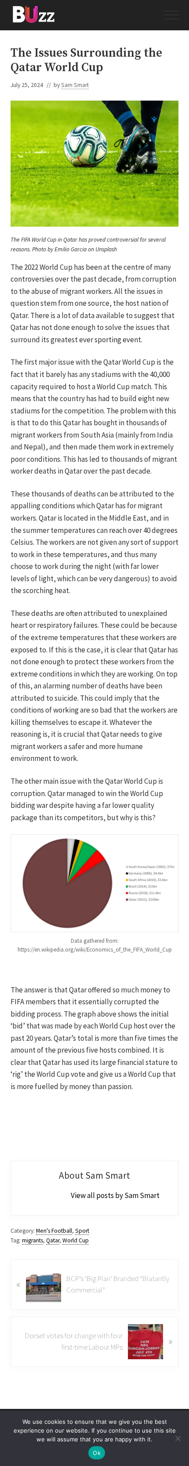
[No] (178, 1438)
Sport (82, 1230)
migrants (32, 1240)
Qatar (52, 1240)
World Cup (75, 1240)
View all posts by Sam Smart (115, 1195)
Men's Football (54, 1230)
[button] (171, 15)
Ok (97, 1452)
